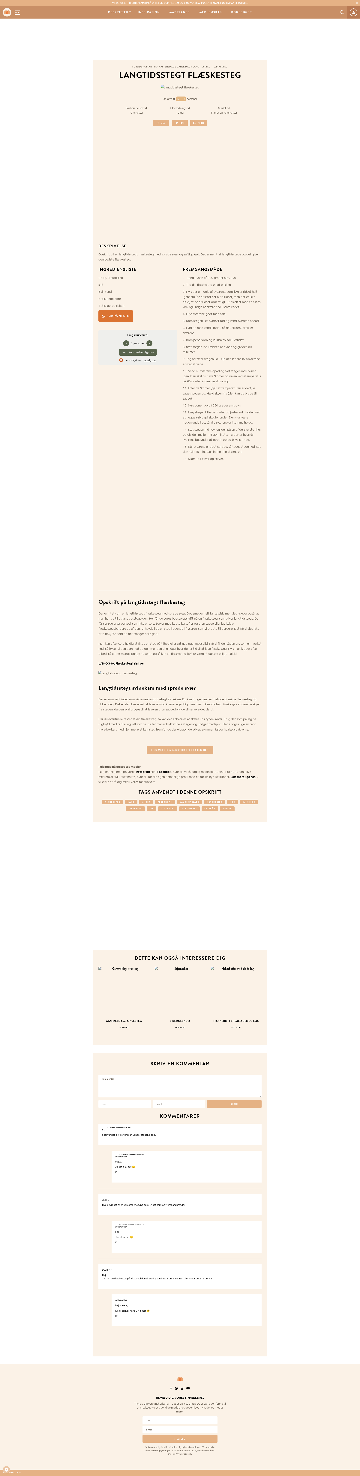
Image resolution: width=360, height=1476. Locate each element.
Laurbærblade (189, 802)
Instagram (143, 772)
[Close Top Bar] (357, 3)
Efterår (209, 808)
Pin (182, 123)
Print (201, 123)
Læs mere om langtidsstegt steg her (180, 750)
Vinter (227, 808)
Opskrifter (118, 12)
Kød (232, 802)
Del (163, 123)
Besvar (256, 1127)
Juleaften (135, 808)
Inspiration (149, 12)
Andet (146, 802)
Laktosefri (189, 808)
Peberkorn (165, 802)
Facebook (164, 772)
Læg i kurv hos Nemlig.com (138, 352)
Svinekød (249, 802)
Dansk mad (183, 66)
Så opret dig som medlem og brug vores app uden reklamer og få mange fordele (180, 2)
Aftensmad (167, 66)
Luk (355, 1393)
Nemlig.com (150, 360)
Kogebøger (241, 12)
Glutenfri (168, 808)
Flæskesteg (112, 802)
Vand (131, 802)
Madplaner (179, 12)
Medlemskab (210, 12)
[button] (6, 1469)
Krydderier (214, 802)
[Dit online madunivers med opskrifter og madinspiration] (7, 12)
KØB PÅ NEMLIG (118, 316)
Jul (151, 808)
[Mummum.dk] (180, 1379)
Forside (137, 66)
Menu (17, 12)
